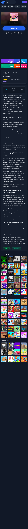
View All (25, 297)
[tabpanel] (14, 172)
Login (19, 2)
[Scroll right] (27, 6)
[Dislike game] (11, 32)
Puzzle (18, 6)
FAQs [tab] (21, 89)
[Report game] (21, 32)
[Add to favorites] (14, 32)
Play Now (14, 28)
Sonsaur (5, 72)
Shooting (15, 72)
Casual (4, 6)
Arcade (11, 6)
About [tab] (6, 89)
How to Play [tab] (14, 89)
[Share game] (18, 33)
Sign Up (25, 2)
